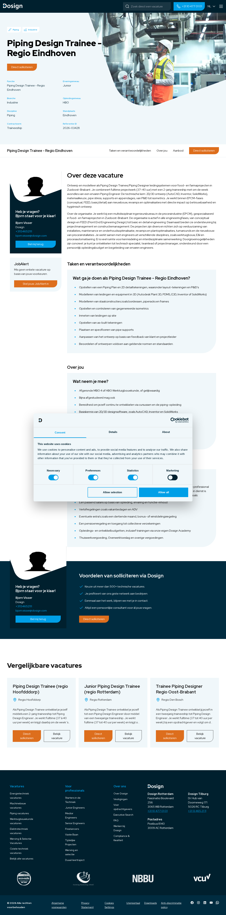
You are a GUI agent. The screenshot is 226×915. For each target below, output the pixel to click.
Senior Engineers (75, 823)
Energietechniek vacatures (19, 795)
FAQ (116, 820)
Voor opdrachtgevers (123, 807)
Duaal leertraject (74, 860)
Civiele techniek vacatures (19, 851)
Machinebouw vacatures (18, 805)
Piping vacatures (19, 813)
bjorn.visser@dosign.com (31, 236)
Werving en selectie (71, 852)
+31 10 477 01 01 (158, 811)
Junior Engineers (75, 807)
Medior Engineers (71, 815)
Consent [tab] (60, 432)
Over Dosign (121, 793)
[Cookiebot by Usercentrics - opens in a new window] (173, 420)
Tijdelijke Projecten (70, 842)
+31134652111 (24, 231)
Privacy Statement (87, 905)
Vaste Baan (71, 834)
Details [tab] (113, 431)
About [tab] (166, 431)
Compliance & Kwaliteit (122, 838)
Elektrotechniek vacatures (19, 831)
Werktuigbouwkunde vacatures (21, 821)
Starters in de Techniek (73, 800)
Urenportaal (133, 903)
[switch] (93, 477)
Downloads (150, 903)
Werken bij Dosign (119, 828)
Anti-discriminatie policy (171, 905)
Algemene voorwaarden (59, 905)
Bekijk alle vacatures (21, 858)
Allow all (163, 492)
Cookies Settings (109, 905)
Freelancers (72, 828)
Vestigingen (120, 799)
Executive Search (123, 814)
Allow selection (112, 492)
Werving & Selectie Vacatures (20, 841)
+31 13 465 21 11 (197, 811)
